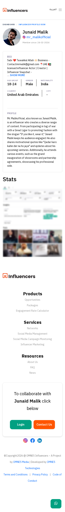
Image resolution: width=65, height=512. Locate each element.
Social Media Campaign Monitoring (32, 339)
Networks (32, 328)
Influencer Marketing (32, 344)
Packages (32, 305)
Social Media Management (32, 333)
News (32, 372)
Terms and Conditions (15, 474)
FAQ (32, 367)
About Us (32, 362)
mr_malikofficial (38, 37)
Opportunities (32, 299)
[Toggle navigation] (60, 9)
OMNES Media (21, 462)
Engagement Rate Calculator (32, 310)
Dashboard (9, 24)
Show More (17, 75)
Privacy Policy (40, 474)
